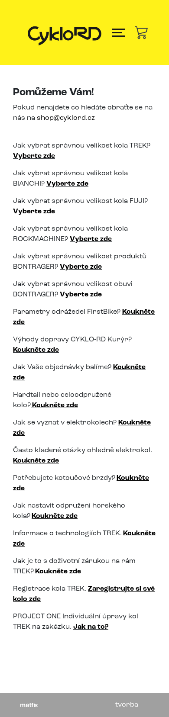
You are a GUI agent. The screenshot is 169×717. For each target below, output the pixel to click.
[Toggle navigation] (118, 32)
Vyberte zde (34, 156)
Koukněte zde (58, 571)
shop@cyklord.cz (66, 118)
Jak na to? (90, 627)
